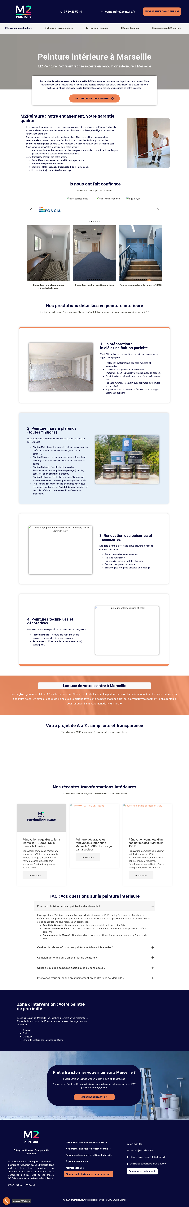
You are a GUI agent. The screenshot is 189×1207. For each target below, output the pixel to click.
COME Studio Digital (116, 1200)
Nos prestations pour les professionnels (87, 1148)
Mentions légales (75, 1168)
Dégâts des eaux (130, 28)
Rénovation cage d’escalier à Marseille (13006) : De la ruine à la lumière (41, 843)
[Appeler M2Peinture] (6, 1201)
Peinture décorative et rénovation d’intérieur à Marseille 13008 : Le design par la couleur (94, 844)
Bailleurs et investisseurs (59, 28)
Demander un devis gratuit (142, 1171)
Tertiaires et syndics (97, 28)
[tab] (94, 906)
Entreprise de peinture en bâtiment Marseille (89, 1155)
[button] (20, 28)
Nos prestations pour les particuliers (85, 1142)
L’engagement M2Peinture (166, 28)
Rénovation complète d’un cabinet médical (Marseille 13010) (146, 843)
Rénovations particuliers (18, 28)
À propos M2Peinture (77, 1161)
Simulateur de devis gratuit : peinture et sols (88, 1174)
